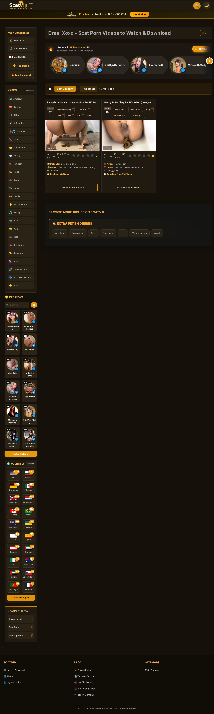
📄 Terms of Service (84, 676)
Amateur (60, 233)
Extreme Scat (120, 115)
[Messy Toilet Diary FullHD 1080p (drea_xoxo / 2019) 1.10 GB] (129, 135)
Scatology (137, 115)
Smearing (108, 233)
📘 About (8, 676)
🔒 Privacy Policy (82, 670)
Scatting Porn (16, 635)
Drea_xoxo (82, 109)
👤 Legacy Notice (12, 682)
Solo (59, 115)
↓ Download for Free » (72, 187)
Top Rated (21, 65)
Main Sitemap (152, 670)
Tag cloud (88, 88)
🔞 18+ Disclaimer (83, 682)
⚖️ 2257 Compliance (84, 688)
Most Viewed (21, 75)
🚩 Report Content (84, 694)
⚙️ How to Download (14, 670)
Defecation (119, 109)
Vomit (157, 233)
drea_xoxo (135, 109)
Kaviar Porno (15, 619)
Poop (148, 109)
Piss (69, 115)
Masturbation (139, 233)
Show (204, 33)
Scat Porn (14, 627)
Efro (79, 115)
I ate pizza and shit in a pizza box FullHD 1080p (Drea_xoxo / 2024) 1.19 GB (72, 102)
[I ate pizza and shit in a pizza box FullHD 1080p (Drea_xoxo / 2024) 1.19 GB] (72, 135)
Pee (89, 115)
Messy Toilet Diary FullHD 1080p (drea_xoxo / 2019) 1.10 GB (129, 102)
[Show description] (54, 155)
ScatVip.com (65, 88)
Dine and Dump (64, 109)
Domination (78, 233)
